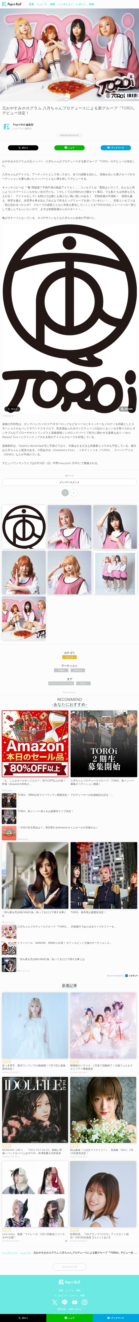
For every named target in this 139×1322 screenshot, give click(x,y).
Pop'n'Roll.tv (69, 692)
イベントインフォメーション (61, 683)
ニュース (42, 4)
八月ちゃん (77, 670)
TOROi (61, 670)
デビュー (83, 683)
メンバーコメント (69, 482)
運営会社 (62, 1309)
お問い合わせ (74, 1309)
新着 (31, 4)
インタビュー (65, 4)
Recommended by (116, 975)
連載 (52, 4)
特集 (91, 4)
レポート (81, 4)
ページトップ (69, 1266)
